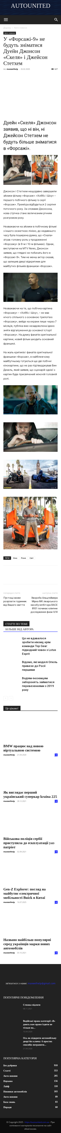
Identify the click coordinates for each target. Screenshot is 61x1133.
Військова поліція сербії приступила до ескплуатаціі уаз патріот (28, 843)
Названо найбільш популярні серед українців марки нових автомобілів (27, 944)
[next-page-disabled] (11, 698)
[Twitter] (22, 76)
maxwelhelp (12, 69)
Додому (7, 27)
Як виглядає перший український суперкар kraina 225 (30, 794)
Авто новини (20, 27)
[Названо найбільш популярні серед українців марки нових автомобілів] (30, 922)
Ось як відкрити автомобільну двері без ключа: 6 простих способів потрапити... (39, 1041)
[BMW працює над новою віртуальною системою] (30, 728)
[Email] (53, 76)
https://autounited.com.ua (37, 1122)
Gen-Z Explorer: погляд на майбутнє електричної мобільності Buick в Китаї (24, 893)
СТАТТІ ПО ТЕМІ (16, 624)
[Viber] (30, 76)
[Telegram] (38, 76)
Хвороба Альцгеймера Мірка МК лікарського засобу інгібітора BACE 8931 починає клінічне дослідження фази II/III (44, 604)
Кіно (15, 558)
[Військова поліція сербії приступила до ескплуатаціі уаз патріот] (30, 821)
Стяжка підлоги (31, 1005)
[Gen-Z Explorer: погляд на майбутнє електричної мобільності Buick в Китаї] (30, 871)
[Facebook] (6, 76)
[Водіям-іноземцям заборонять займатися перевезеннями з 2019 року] (11, 682)
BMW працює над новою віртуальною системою (23, 748)
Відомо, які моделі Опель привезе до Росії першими (39, 665)
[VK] (14, 76)
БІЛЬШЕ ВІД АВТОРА (19, 629)
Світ (32, 558)
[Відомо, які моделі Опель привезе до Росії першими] (11, 666)
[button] (5, 19)
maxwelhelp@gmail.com (41, 983)
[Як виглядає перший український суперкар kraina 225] (30, 775)
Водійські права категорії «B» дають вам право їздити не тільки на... (39, 1024)
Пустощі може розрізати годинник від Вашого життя (15, 601)
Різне (23, 558)
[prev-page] (5, 698)
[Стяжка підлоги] (11, 1009)
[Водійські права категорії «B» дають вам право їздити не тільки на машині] (11, 1025)
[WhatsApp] (45, 76)
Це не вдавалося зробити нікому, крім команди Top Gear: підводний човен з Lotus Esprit (39, 646)
